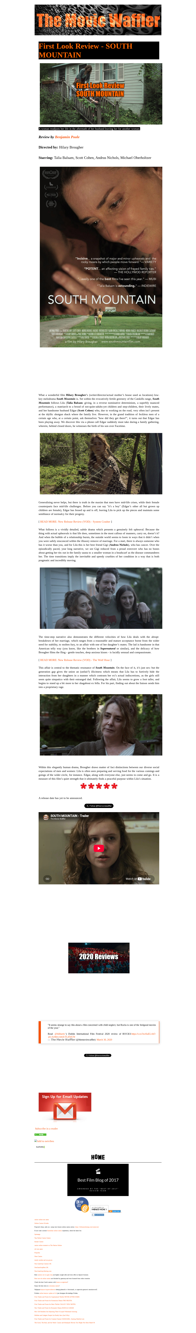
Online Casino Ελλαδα (41, 1223)
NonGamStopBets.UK (41, 1267)
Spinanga (37, 1234)
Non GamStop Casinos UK (42, 1264)
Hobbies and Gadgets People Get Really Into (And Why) (51, 1315)
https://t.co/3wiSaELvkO (143, 1034)
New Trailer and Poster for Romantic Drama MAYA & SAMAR (54, 1308)
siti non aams (38, 1249)
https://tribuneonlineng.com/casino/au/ (87, 1227)
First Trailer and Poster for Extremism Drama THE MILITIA (53, 1300)
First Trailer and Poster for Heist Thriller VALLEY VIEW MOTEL (55, 1304)
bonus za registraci (62, 1282)
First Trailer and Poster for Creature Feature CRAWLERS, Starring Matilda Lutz (59, 1319)
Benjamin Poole (67, 137)
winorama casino (54, 1286)
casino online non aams (41, 1219)
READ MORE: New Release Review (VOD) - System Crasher (75, 521)
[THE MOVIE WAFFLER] (40, 1134)
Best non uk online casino (42, 1278)
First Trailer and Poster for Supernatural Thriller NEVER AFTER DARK (56, 1297)
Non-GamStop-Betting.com (42, 1271)
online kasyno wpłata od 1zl (48, 1293)
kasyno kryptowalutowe (48, 1289)
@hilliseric (60, 1034)
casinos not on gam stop (45, 1275)
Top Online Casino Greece (42, 1238)
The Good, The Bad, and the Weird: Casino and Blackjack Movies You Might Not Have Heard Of (64, 1322)
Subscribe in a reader (46, 1128)
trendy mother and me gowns (43, 1260)
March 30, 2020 (104, 1039)
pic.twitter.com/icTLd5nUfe (61, 1036)
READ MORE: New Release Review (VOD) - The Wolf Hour (75, 660)
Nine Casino (38, 1256)
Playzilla (37, 1253)
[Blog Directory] (114, 1211)
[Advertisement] (99, 912)
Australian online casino (54, 1230)
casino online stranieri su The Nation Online (48, 1245)
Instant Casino (38, 1242)
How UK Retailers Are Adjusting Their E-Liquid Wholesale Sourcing (55, 1311)
